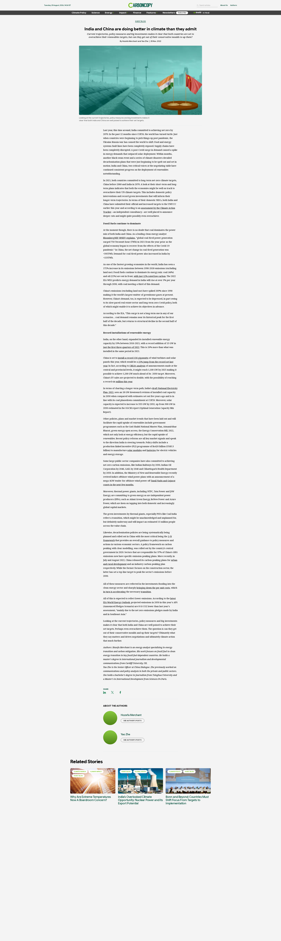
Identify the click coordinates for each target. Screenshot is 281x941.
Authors (233, 5)
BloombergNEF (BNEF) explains (119, 237)
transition (146, 591)
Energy (108, 12)
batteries (151, 450)
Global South (140, 771)
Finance (137, 12)
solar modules (134, 450)
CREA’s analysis (137, 365)
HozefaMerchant (129, 41)
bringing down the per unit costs (153, 587)
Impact (122, 12)
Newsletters (169, 12)
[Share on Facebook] (120, 692)
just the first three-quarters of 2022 (121, 347)
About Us (224, 5)
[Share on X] (112, 692)
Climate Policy (79, 12)
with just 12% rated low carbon (150, 276)
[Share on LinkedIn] (104, 692)
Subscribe (182, 13)
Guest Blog (140, 21)
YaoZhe (144, 41)
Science (96, 12)
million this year (124, 381)
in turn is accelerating (114, 591)
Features (151, 12)
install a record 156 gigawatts (133, 357)
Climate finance (80, 771)
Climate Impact (96, 771)
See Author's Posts (132, 721)
